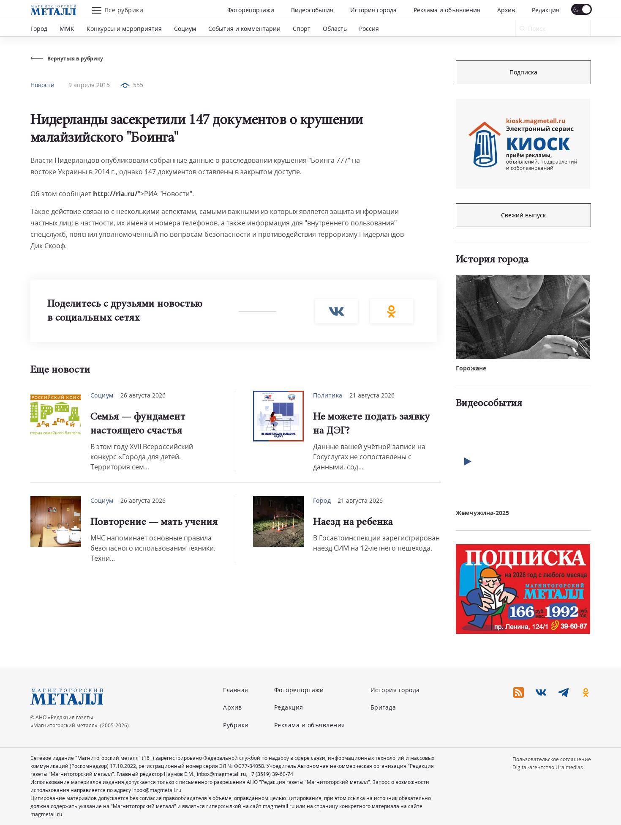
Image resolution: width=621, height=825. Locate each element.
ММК (67, 29)
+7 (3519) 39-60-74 (270, 774)
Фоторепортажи (250, 10)
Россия (369, 29)
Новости (42, 85)
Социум (185, 29)
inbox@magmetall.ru (221, 774)
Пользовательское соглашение (551, 759)
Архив (506, 10)
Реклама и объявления (447, 10)
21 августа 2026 (372, 395)
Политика (328, 395)
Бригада (383, 707)
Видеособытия (312, 10)
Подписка (523, 72)
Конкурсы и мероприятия (124, 29)
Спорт (301, 29)
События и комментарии (244, 29)
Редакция (545, 10)
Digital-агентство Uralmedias (547, 767)
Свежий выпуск (523, 215)
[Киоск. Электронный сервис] (523, 144)
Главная (235, 690)
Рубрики (236, 725)
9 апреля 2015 (89, 85)
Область (335, 29)
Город (38, 29)
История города (373, 10)
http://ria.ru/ (115, 193)
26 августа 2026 (143, 395)
